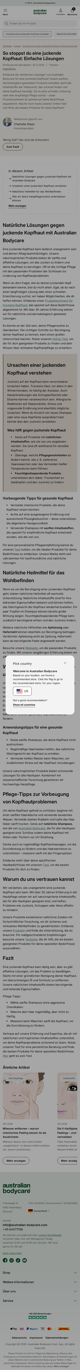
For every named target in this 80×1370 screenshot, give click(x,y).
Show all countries (24, 704)
